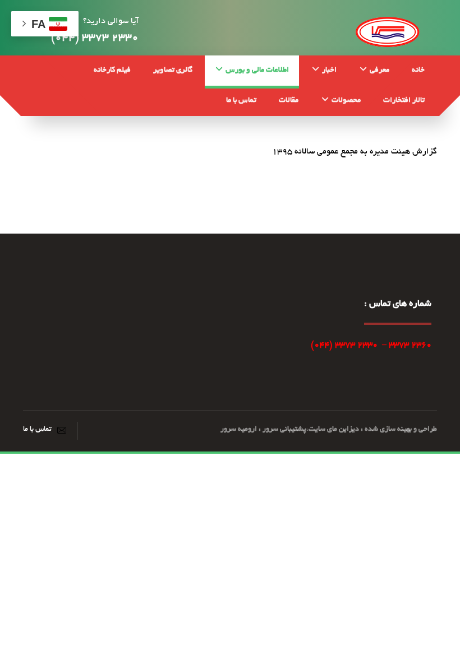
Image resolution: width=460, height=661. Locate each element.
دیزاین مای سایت (334, 430)
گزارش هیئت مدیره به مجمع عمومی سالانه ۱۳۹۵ (354, 151)
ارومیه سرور (238, 430)
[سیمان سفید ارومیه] (387, 30)
